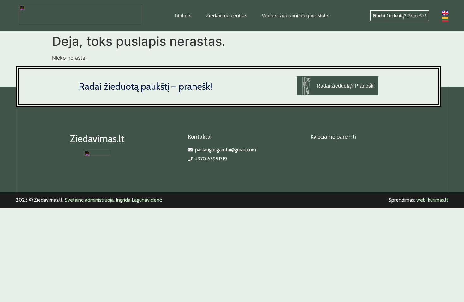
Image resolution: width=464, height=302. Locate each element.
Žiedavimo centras (226, 15)
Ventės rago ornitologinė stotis (295, 15)
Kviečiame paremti (333, 136)
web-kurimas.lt (432, 200)
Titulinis (182, 15)
